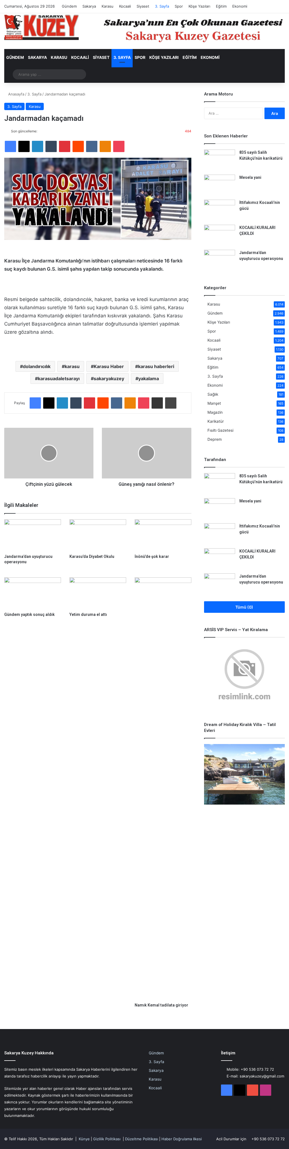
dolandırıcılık (37, 366)
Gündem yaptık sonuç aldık (29, 614)
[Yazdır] (170, 403)
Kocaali (125, 6)
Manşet (214, 403)
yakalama (148, 378)
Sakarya (89, 6)
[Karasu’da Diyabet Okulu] (97, 535)
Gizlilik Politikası (107, 1139)
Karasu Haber (109, 366)
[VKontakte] (91, 146)
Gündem (69, 6)
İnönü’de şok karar (152, 556)
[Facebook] (10, 146)
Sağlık (212, 394)
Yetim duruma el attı (88, 614)
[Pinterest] (64, 146)
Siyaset (143, 6)
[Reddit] (78, 146)
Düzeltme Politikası (141, 1139)
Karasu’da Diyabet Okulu (91, 556)
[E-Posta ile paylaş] (157, 403)
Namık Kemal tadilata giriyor (161, 1005)
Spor (179, 6)
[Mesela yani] (219, 185)
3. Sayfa (162, 6)
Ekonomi (239, 6)
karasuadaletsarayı (59, 378)
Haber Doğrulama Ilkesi (181, 1139)
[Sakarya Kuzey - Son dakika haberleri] (41, 27)
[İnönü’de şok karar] (163, 535)
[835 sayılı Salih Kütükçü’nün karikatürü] (219, 160)
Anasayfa (15, 94)
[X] (24, 146)
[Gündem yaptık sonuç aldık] (32, 593)
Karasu (107, 6)
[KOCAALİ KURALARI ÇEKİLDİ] (219, 235)
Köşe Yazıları (199, 6)
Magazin (215, 412)
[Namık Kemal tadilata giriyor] (163, 788)
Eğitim (221, 6)
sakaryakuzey (109, 378)
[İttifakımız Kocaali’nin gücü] (219, 210)
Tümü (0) (244, 607)
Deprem (214, 439)
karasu (72, 366)
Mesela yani (250, 177)
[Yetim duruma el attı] (97, 593)
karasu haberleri (156, 366)
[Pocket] (118, 146)
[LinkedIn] (37, 146)
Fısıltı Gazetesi (220, 430)
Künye (84, 1139)
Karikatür (215, 421)
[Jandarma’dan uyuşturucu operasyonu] (32, 535)
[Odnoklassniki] (105, 146)
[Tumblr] (51, 146)
